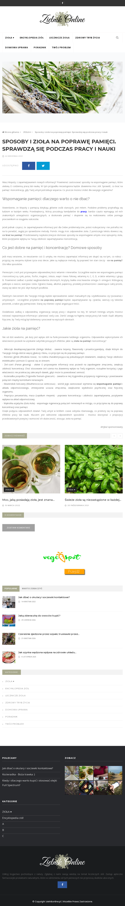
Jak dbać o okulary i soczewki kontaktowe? (44, 597)
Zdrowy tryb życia (87, 37)
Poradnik (40, 47)
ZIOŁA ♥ (9, 37)
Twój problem (61, 47)
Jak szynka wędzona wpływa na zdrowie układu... (47, 652)
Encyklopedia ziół (32, 37)
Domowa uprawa (16, 47)
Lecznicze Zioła (59, 37)
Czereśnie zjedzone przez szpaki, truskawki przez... (48, 634)
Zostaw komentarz (18, 527)
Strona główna (11, 132)
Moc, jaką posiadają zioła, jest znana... (28, 500)
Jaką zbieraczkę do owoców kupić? (39, 615)
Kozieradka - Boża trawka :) (18, 774)
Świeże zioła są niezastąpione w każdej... (93, 500)
